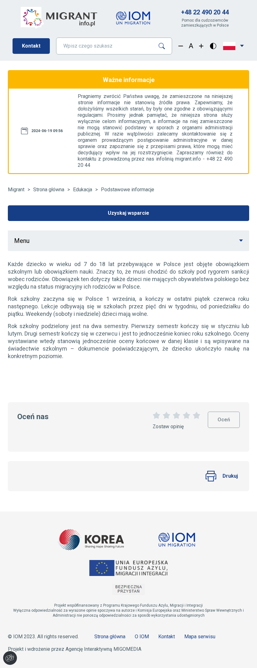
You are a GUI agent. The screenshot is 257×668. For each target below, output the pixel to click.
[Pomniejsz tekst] (180, 46)
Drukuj (230, 476)
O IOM (142, 637)
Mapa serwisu (199, 637)
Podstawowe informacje (127, 190)
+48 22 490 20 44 (205, 12)
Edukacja (82, 190)
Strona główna (48, 190)
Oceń (224, 417)
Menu (21, 240)
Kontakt (31, 46)
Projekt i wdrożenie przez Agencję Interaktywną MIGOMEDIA (74, 649)
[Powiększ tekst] (201, 46)
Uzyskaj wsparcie (128, 213)
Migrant (16, 190)
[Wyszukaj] (164, 46)
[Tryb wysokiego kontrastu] (213, 46)
